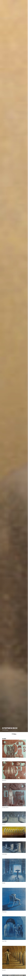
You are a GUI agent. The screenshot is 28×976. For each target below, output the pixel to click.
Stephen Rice (10, 728)
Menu (14, 734)
